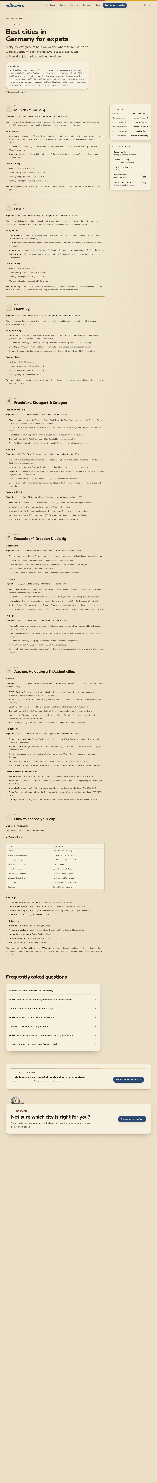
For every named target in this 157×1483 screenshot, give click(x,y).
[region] (55, 866)
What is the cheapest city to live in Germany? (31, 990)
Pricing (97, 5)
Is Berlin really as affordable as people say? (31, 1008)
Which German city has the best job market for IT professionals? (41, 999)
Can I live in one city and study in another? (30, 1026)
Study (52, 5)
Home (44, 5)
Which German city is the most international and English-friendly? (41, 1035)
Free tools (74, 5)
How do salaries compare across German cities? (33, 1044)
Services (86, 5)
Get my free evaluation (115, 5)
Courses (63, 5)
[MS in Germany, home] (15, 5)
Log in (147, 5)
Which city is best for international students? (31, 1017)
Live (13, 19)
